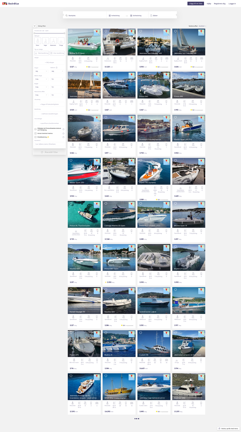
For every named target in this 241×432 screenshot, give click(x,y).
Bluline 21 (108, 355)
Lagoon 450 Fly (110, 53)
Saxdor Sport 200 (77, 182)
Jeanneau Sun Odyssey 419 (185, 53)
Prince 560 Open (111, 269)
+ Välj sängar (49, 62)
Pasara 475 (74, 355)
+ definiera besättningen (49, 114)
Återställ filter (51, 152)
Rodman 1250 (179, 398)
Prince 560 (143, 96)
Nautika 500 (75, 269)
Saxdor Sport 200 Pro (183, 139)
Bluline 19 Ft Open (77, 53)
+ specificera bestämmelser (49, 123)
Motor (37, 45)
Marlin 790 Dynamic (147, 182)
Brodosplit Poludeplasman (150, 139)
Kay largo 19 (75, 139)
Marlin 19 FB (109, 182)
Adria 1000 (109, 139)
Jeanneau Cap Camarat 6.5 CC (152, 398)
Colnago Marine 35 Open (114, 225)
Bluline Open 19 (180, 225)
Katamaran (53, 45)
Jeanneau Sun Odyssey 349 (150, 53)
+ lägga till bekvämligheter (49, 104)
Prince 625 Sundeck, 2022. (150, 225)
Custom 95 (143, 355)
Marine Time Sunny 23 (113, 96)
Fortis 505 (178, 312)
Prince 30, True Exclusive (80, 225)
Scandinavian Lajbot (147, 312)
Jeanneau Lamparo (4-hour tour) (187, 355)
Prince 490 (178, 96)
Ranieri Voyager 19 (77, 312)
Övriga (61, 45)
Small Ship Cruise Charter (115, 398)
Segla (45, 45)
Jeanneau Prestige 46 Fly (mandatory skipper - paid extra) (83, 396)
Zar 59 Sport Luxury (182, 182)
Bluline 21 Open (180, 269)
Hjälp (209, 3)
